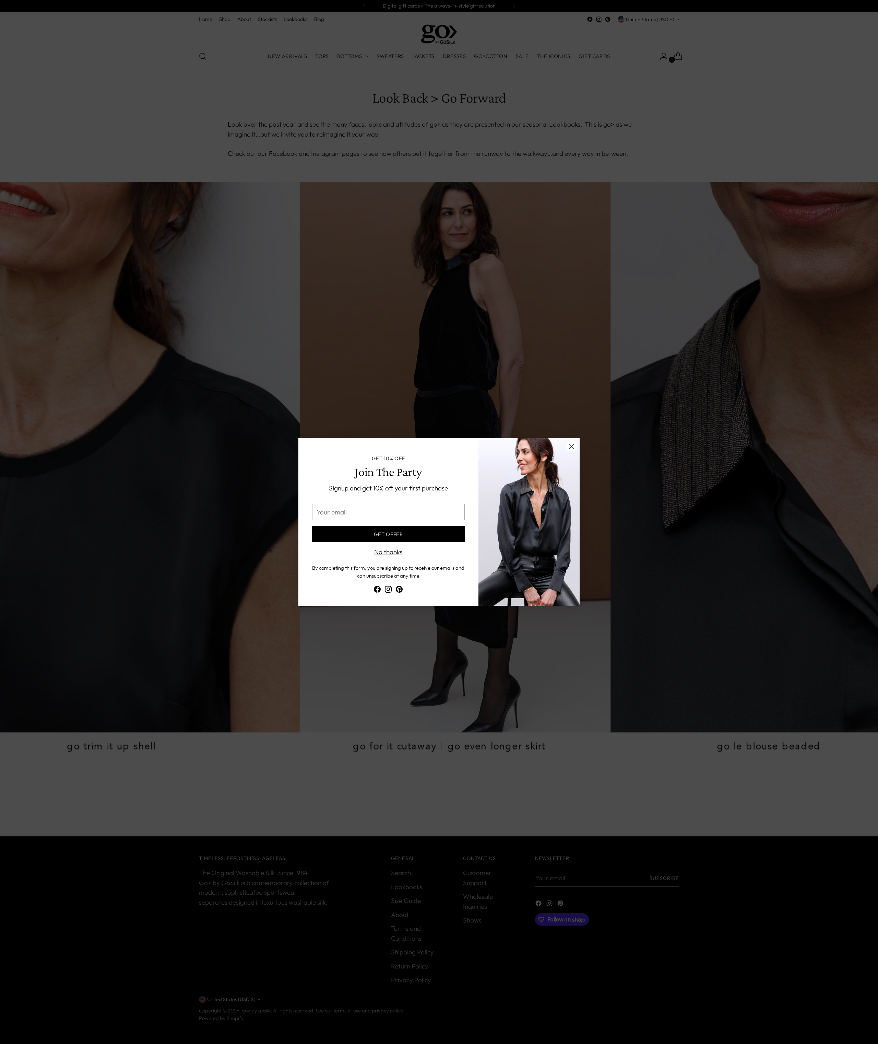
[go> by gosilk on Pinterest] (399, 590)
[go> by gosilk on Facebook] (377, 590)
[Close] (571, 446)
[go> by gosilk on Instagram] (388, 590)
